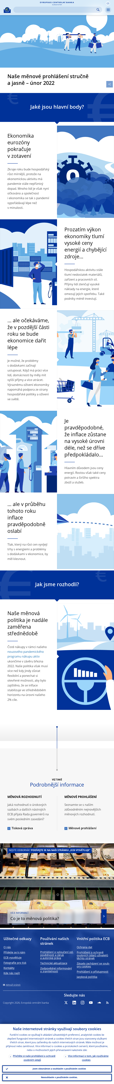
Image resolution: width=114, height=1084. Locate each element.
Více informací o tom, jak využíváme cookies (88, 1058)
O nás (7, 947)
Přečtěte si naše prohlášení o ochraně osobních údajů (34, 1058)
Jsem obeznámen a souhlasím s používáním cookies (59, 1069)
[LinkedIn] (74, 1002)
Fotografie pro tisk (15, 963)
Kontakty (9, 968)
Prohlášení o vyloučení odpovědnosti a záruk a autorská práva (56, 955)
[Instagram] (82, 1002)
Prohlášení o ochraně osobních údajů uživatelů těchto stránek (92, 955)
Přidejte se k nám (14, 952)
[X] (65, 1002)
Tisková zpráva (22, 828)
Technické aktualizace (53, 963)
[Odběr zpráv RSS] (107, 1002)
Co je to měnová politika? (34, 916)
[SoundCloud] (99, 1002)
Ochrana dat (84, 947)
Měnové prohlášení (82, 828)
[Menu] (108, 10)
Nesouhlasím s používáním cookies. (59, 1077)
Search (98, 9)
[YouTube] (90, 1002)
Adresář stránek (13, 985)
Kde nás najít (12, 973)
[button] (108, 3)
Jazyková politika (87, 977)
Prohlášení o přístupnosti (92, 972)
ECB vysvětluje (13, 957)
